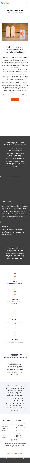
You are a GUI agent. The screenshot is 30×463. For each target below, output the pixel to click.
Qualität (4, 430)
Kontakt (3, 437)
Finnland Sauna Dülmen (8, 424)
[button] (27, 3)
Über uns (4, 435)
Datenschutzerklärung (12, 453)
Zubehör (4, 433)
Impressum (20, 453)
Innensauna (5, 426)
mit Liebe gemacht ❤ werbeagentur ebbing (15, 458)
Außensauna (5, 428)
